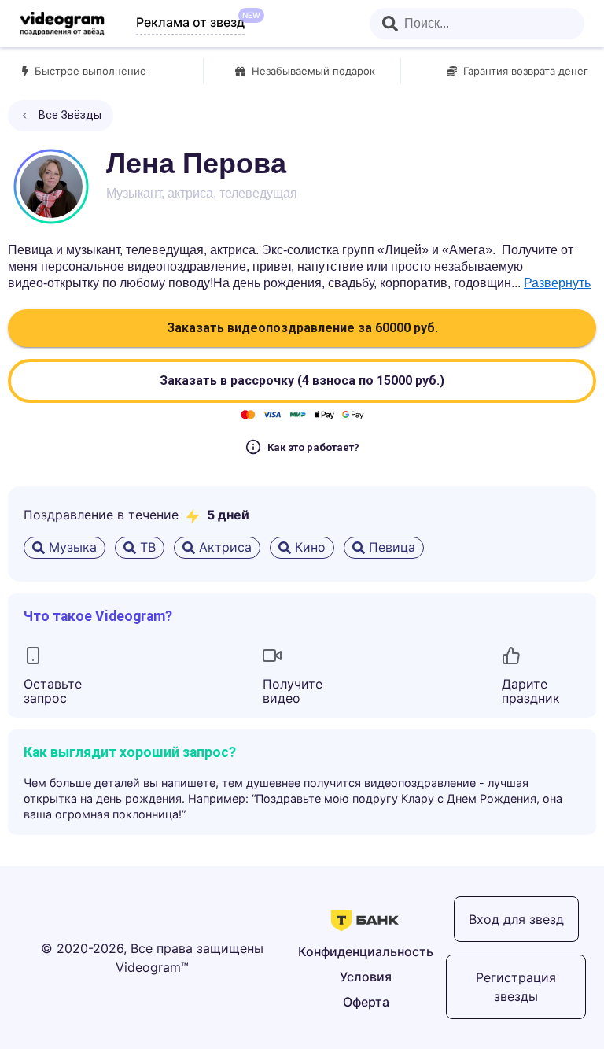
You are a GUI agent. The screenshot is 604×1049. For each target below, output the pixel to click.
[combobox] (477, 23)
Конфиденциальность (365, 951)
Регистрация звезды (516, 987)
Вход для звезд (516, 919)
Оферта (366, 1002)
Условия (366, 976)
